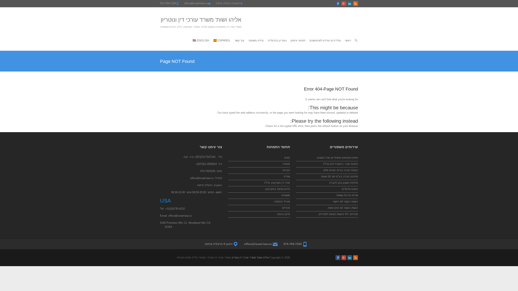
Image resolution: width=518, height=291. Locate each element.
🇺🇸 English (201, 40)
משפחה (285, 195)
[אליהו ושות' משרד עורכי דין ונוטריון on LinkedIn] (349, 3)
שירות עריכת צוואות (347, 195)
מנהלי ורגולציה (282, 201)
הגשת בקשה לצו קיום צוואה (343, 207)
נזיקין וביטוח (283, 214)
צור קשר (239, 40)
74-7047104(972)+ (204, 156)
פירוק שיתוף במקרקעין (277, 189)
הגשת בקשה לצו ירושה (345, 201)
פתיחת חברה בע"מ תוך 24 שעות (339, 176)
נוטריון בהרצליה (277, 40)
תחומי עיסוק (298, 40)
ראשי (348, 40)
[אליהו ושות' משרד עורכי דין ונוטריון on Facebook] (337, 3)
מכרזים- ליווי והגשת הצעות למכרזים (338, 214)
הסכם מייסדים (350, 189)
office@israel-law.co (196, 3)
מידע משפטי (256, 40)
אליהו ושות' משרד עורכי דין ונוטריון (201, 20)
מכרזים (286, 207)
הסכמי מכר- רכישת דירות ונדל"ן (340, 164)
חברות (286, 170)
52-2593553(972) (207, 164)
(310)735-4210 (176, 208)
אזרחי (287, 176)
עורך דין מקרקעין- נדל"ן (277, 182)
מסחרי (286, 164)
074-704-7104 (168, 3)
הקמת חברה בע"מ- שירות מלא (340, 170)
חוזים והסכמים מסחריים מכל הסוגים (337, 157)
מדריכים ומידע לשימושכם (325, 40)
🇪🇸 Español (221, 40)
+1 (166, 208)
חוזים (287, 157)
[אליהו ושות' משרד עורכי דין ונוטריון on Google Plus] (343, 3)
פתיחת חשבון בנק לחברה (343, 182)
